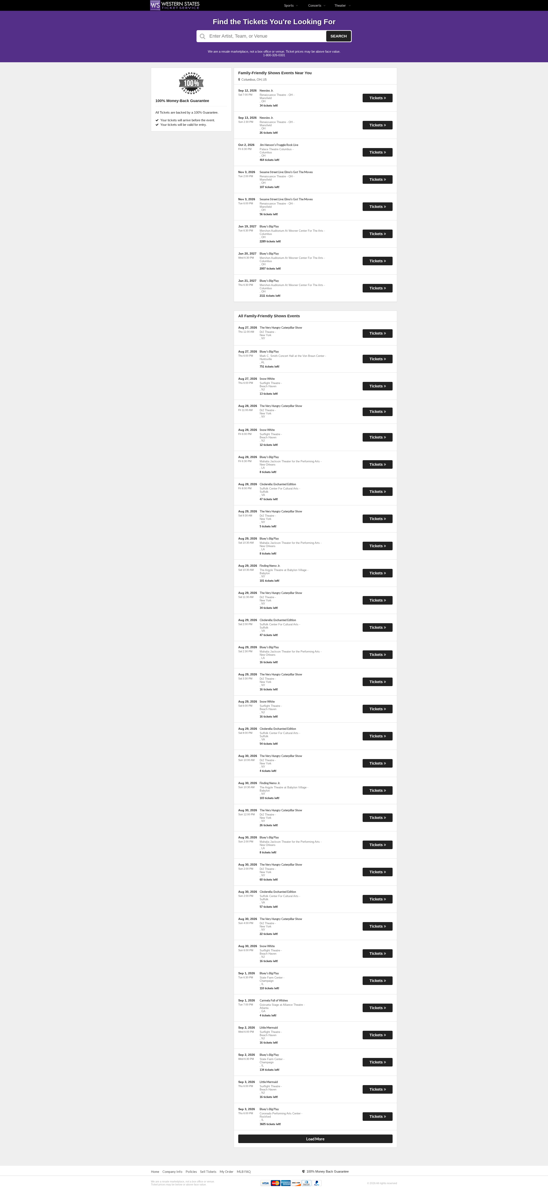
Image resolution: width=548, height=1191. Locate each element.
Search (339, 36)
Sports (289, 5)
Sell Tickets (208, 1171)
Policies (191, 1171)
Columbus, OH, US (253, 79)
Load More (315, 1138)
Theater (340, 5)
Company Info (172, 1171)
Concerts (314, 5)
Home (155, 1171)
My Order (227, 1171)
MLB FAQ (244, 1171)
